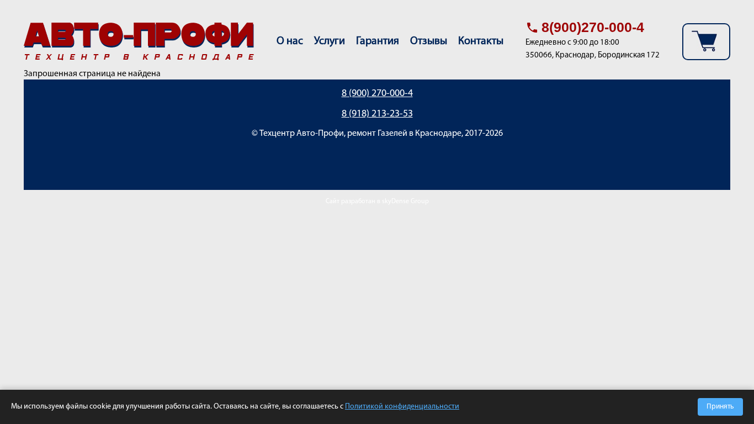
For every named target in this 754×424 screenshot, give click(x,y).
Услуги (329, 41)
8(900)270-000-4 (592, 27)
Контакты (480, 41)
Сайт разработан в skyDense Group (377, 201)
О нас (290, 41)
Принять (720, 406)
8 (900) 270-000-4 (377, 94)
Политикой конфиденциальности (402, 406)
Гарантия (377, 41)
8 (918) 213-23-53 (377, 114)
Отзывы (428, 41)
